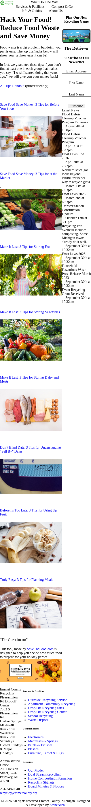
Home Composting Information (50, 778)
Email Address (76, 71)
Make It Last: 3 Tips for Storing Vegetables (30, 312)
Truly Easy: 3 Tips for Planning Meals (26, 579)
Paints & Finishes (40, 745)
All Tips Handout (12, 86)
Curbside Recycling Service (47, 700)
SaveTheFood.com (40, 649)
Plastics (33, 749)
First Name (76, 83)
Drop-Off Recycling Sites (46, 708)
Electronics (36, 737)
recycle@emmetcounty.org (18, 793)
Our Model (36, 770)
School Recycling (40, 716)
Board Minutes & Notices (46, 786)
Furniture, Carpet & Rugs (46, 753)
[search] (72, 11)
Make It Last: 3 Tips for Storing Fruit (25, 247)
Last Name (76, 94)
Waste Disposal (38, 720)
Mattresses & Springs (43, 741)
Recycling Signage (41, 782)
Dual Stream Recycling (44, 774)
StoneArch (57, 805)
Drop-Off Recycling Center (47, 712)
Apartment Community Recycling (51, 704)
